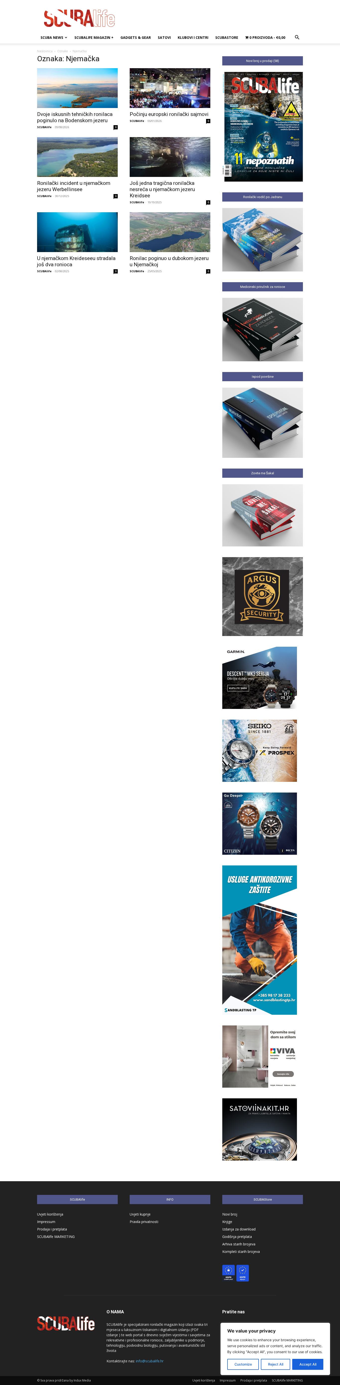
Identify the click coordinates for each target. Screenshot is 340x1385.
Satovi (164, 37)
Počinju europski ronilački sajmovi (169, 114)
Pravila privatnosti (144, 1221)
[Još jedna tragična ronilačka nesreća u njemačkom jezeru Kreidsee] (170, 157)
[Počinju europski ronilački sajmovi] (170, 88)
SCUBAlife (44, 127)
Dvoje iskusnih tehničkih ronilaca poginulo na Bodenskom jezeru (75, 117)
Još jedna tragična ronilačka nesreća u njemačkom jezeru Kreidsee (162, 189)
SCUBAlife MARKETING (56, 1236)
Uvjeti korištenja (50, 1214)
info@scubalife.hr (150, 1361)
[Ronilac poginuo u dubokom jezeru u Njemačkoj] (170, 232)
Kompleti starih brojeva (241, 1251)
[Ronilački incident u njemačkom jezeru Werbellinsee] (77, 157)
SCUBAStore (226, 37)
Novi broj (229, 1214)
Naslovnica (45, 51)
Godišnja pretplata (237, 1236)
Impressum (46, 1221)
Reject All (275, 1364)
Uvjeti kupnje (140, 1214)
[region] (275, 1349)
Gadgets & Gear (135, 37)
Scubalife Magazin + (93, 37)
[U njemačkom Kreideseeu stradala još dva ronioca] (77, 232)
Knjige (227, 1221)
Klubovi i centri (193, 37)
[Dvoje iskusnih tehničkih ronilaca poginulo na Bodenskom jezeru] (77, 88)
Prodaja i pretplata (52, 1229)
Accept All (307, 1364)
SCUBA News (52, 37)
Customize (243, 1364)
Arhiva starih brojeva (238, 1244)
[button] (297, 38)
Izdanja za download (239, 1229)
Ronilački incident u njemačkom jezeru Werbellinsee (73, 186)
